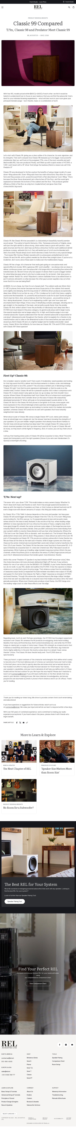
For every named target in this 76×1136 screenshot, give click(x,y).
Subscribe (56, 582)
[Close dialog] (71, 543)
